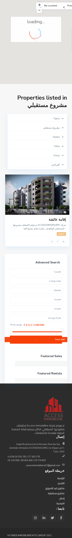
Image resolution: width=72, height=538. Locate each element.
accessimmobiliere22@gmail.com (43, 465)
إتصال (61, 498)
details (61, 234)
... (65, 228)
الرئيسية (60, 478)
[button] (43, 43)
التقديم (61, 483)
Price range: (16, 325)
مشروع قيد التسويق (54, 488)
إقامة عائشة (57, 219)
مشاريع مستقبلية (56, 493)
